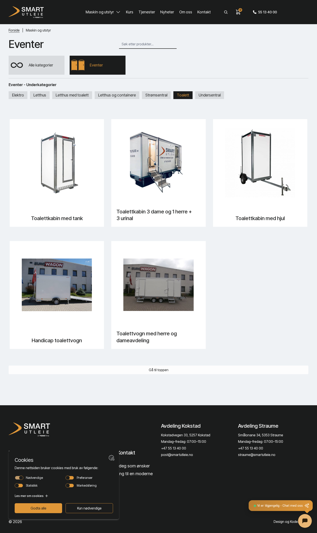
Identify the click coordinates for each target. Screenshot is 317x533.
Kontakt (204, 12)
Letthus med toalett (72, 95)
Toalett (183, 95)
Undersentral (210, 95)
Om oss (185, 12)
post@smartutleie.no (177, 455)
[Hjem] (26, 12)
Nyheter (167, 12)
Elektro (18, 95)
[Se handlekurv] (238, 12)
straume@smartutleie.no (256, 455)
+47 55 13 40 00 (173, 448)
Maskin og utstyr (100, 12)
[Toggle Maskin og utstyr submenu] (118, 12)
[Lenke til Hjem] (42, 429)
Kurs (129, 12)
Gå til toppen (158, 370)
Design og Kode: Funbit (291, 521)
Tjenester (146, 12)
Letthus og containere (117, 95)
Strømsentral (156, 95)
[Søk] (226, 12)
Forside (14, 30)
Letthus (39, 95)
